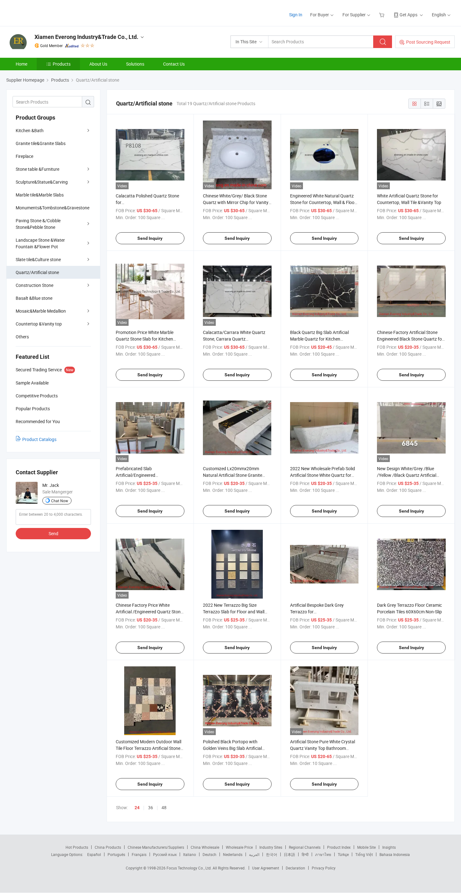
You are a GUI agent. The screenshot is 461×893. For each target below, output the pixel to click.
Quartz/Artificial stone (37, 272)
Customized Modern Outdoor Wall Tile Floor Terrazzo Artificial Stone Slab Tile (148, 748)
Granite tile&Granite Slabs (41, 143)
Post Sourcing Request (428, 42)
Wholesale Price (239, 847)
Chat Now (59, 500)
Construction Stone (34, 285)
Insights (389, 847)
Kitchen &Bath (30, 130)
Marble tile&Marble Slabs (40, 195)
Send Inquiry (149, 238)
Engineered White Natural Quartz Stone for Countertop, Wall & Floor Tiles (323, 202)
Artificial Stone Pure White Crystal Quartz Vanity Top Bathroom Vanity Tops (322, 748)
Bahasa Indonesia (394, 854)
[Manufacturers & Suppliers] (46, 12)
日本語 (289, 854)
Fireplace (24, 156)
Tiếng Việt (364, 854)
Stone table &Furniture (37, 169)
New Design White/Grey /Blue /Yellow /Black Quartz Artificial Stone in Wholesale (406, 475)
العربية (254, 854)
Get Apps (408, 15)
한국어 (271, 854)
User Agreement (265, 867)
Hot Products (77, 847)
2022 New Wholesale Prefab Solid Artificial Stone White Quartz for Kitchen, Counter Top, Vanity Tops (322, 475)
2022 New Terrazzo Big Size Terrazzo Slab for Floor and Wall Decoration (233, 611)
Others (22, 337)
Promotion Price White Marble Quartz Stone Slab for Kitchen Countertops (144, 338)
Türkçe (343, 854)
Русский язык (165, 854)
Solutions (135, 64)
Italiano (189, 854)
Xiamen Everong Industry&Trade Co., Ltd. (86, 37)
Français (139, 854)
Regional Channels (305, 847)
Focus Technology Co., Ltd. (190, 867)
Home (21, 64)
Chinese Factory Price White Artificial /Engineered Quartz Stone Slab (149, 611)
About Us (98, 64)
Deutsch (209, 854)
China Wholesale (205, 847)
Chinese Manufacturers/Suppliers (156, 847)
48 (164, 807)
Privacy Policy (324, 867)
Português (116, 854)
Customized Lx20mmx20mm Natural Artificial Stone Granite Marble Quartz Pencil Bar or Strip (234, 475)
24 (137, 807)
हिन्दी (305, 854)
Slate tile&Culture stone (38, 259)
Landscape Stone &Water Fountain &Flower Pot (40, 243)
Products (62, 64)
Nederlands (232, 854)
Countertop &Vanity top (39, 324)
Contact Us (174, 64)
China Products (108, 847)
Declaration (295, 867)
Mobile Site (366, 847)
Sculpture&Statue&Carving (42, 182)
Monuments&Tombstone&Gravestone (52, 208)
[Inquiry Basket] (382, 15)
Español (94, 854)
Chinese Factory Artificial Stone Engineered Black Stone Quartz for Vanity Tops (410, 338)
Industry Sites (270, 847)
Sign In (295, 15)
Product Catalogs (39, 439)
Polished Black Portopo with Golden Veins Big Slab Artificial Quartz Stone (232, 748)
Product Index (339, 847)
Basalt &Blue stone (34, 298)
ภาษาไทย (323, 854)
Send (53, 533)
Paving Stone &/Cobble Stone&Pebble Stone (38, 224)
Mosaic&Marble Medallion (41, 311)
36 (150, 807)
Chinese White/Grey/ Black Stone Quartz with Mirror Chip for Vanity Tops (235, 202)
